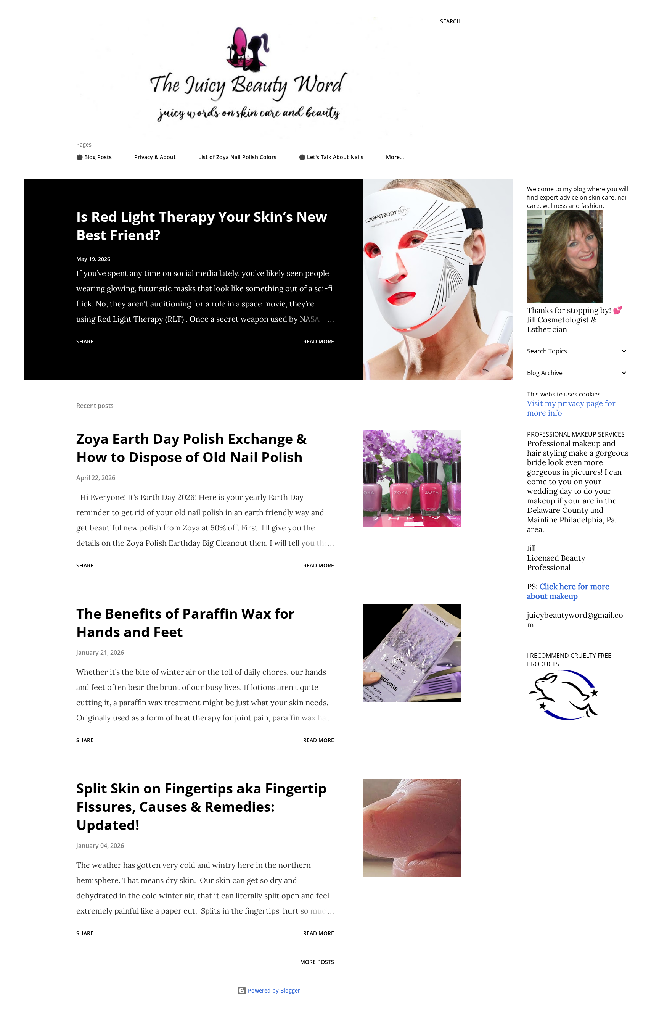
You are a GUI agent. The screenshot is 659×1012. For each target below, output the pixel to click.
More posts (317, 961)
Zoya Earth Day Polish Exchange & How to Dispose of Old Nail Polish (191, 447)
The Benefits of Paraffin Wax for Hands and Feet (185, 622)
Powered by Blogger (273, 990)
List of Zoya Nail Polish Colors (237, 157)
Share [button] (84, 341)
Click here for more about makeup (568, 591)
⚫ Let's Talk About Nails (331, 157)
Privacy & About (155, 157)
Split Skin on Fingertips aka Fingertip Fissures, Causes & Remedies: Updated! (201, 806)
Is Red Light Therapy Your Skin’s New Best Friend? (201, 225)
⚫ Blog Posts (94, 157)
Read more (318, 341)
